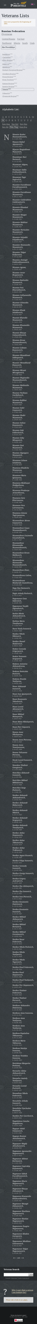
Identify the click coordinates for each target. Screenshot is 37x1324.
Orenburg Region (9, 74)
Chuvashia (6, 57)
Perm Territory (8, 80)
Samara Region (8, 83)
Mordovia (6, 67)
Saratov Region (8, 86)
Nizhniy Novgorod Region (12, 70)
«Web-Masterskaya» (16, 1317)
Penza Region (7, 77)
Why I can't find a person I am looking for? (22, 1291)
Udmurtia (6, 93)
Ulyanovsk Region (9, 96)
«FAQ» (25, 1300)
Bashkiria (6, 54)
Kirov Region (7, 60)
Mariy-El (5, 64)
